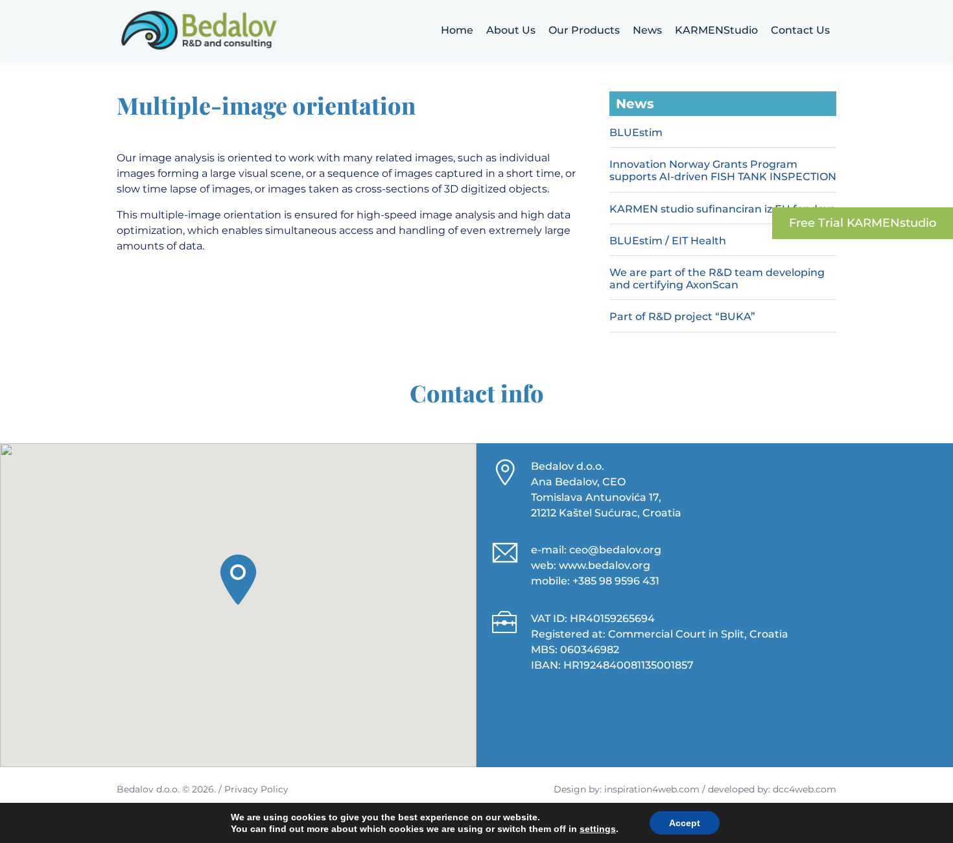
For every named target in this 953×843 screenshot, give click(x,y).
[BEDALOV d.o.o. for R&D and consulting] (199, 30)
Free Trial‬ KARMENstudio (862, 223)
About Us (510, 30)
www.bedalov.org (604, 565)
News (647, 30)
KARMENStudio (716, 30)
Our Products (584, 30)
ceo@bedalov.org (615, 550)
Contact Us (800, 30)
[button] (238, 579)
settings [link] (598, 829)
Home (457, 30)
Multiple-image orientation (266, 105)
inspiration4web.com (652, 789)
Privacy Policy (256, 789)
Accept (684, 823)
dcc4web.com (804, 789)
